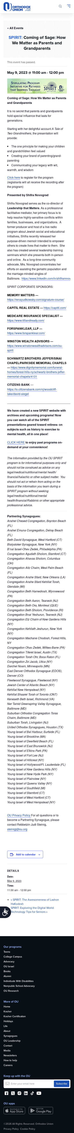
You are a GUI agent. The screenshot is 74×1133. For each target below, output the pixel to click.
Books (7, 971)
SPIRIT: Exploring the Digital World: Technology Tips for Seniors (32, 910)
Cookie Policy (27, 1129)
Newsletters (10, 1055)
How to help (10, 1060)
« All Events (15, 28)
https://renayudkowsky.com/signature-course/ (35, 299)
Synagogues (10, 1036)
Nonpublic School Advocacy (19, 986)
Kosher (8, 1011)
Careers (8, 1065)
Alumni (7, 976)
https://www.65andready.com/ (25, 320)
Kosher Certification (15, 1016)
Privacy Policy (11, 1129)
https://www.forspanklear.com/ (26, 333)
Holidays (8, 1021)
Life (6, 1026)
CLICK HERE (16, 442)
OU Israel (9, 966)
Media (7, 1050)
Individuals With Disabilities (19, 981)
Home (7, 1007)
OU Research (11, 991)
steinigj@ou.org (17, 829)
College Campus (13, 957)
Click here (13, 177)
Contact (8, 1046)
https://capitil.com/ (55, 308)
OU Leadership (12, 1041)
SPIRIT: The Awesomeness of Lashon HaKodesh (35, 902)
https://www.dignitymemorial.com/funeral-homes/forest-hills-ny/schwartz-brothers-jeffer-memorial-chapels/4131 (36, 372)
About (7, 1031)
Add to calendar (26, 854)
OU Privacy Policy (19, 815)
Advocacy (9, 961)
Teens (7, 952)
